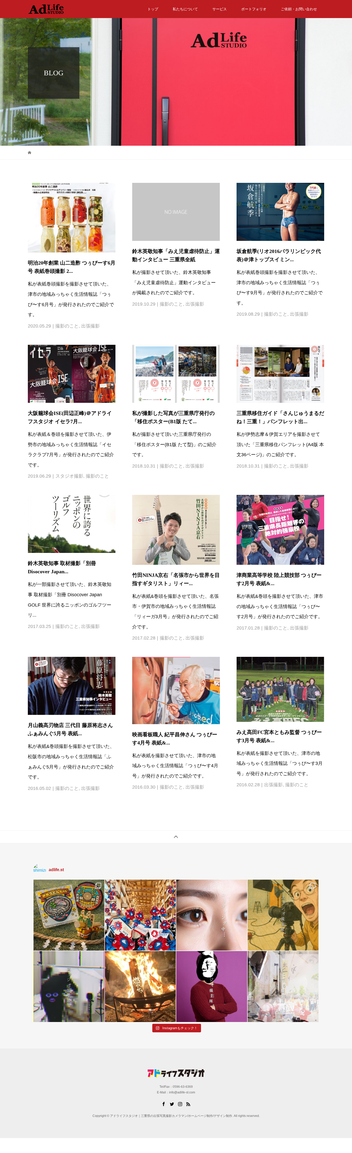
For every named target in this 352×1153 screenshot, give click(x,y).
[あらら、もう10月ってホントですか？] (283, 986)
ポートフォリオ (253, 9)
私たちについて (185, 9)
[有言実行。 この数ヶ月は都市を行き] (140, 915)
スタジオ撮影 (69, 476)
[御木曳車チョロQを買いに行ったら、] (68, 915)
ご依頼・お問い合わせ (299, 9)
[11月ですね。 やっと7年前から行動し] (211, 986)
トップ (152, 9)
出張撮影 (90, 326)
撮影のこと (67, 326)
